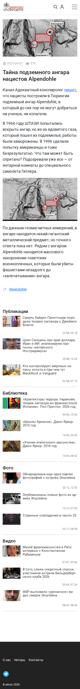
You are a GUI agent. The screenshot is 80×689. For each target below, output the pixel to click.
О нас (7, 660)
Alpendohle (18, 289)
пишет (70, 89)
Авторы (19, 660)
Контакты (36, 660)
